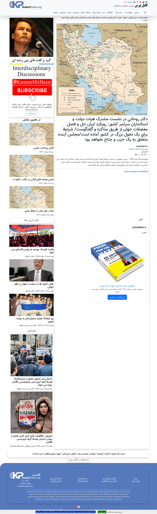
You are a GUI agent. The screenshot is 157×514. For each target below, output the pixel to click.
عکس (82, 12)
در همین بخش (31, 119)
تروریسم (76, 12)
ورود (135, 478)
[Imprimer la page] (140, 154)
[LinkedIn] (142, 154)
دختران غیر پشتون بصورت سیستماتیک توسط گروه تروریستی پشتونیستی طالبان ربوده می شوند (32, 382)
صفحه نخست (143, 17)
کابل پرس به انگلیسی (109, 481)
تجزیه (69, 12)
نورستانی (66, 454)
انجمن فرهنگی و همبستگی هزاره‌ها (23, 446)
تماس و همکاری (56, 481)
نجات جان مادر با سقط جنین (39, 211)
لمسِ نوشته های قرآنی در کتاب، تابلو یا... (32, 179)
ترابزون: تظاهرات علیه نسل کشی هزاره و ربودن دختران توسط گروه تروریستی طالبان (31, 439)
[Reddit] (138, 154)
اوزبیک (100, 454)
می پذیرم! (102, 512)
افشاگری (109, 12)
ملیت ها (121, 454)
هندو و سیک (82, 454)
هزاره (113, 454)
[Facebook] (144, 154)
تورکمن (92, 454)
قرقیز (73, 454)
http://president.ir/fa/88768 (136, 171)
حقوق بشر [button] (128, 12)
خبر (104, 12)
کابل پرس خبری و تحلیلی (27, 325)
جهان (125, 17)
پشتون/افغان (49, 454)
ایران (119, 17)
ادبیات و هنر (96, 12)
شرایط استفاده (82, 481)
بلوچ (59, 454)
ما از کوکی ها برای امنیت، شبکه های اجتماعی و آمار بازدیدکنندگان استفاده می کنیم (65, 512)
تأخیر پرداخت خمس (43, 148)
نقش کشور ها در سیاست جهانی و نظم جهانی (34, 285)
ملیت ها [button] (119, 12)
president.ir (142, 146)
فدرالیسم (62, 12)
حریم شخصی (82, 478)
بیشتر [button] (55, 12)
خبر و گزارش (132, 17)
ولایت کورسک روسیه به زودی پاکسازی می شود (32, 251)
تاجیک (107, 454)
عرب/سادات (37, 454)
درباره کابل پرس (56, 478)
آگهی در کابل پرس (109, 478)
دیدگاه (88, 12)
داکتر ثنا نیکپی (29, 256)
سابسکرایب (31, 113)
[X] (136, 154)
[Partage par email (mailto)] (146, 154)
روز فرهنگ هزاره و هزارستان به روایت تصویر (35, 320)
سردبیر (136, 12)
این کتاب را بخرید (117, 297)
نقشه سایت (136, 481)
